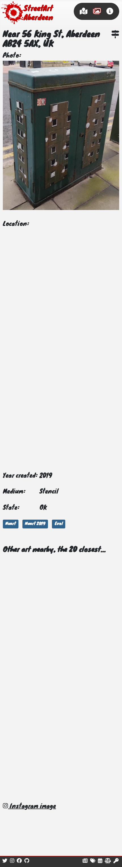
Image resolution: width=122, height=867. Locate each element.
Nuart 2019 (35, 524)
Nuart (10, 524)
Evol (58, 524)
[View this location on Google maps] (115, 35)
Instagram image (32, 806)
